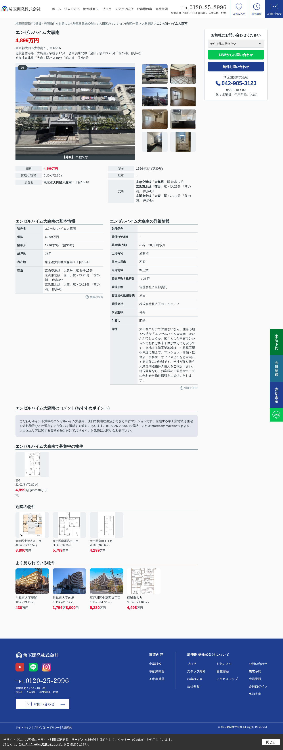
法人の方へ (72, 9)
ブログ (106, 9)
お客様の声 (144, 9)
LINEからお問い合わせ (236, 55)
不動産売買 (156, 671)
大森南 (38, 48)
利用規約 (66, 727)
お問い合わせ (274, 13)
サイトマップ (23, 727)
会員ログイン (258, 686)
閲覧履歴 (257, 13)
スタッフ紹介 (124, 9)
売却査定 (255, 694)
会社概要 (161, 9)
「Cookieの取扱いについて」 (45, 744)
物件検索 (89, 9)
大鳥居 (159, 182)
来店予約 (255, 671)
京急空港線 (143, 182)
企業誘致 (155, 664)
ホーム (56, 9)
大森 (158, 196)
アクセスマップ (227, 679)
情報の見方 (96, 297)
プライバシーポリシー (46, 727)
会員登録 (255, 679)
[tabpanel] (169, 108)
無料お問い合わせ (236, 67)
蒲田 (158, 186)
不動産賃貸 (156, 679)
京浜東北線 (143, 186)
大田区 (29, 48)
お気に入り (239, 13)
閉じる (270, 742)
